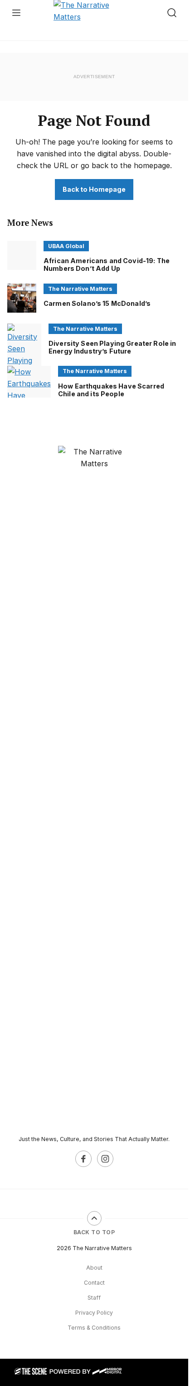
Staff (94, 1297)
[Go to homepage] (94, 786)
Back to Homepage (94, 189)
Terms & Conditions (94, 1327)
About (94, 1267)
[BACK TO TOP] (94, 1218)
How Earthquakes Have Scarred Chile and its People (111, 390)
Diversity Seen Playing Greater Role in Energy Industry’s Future (112, 347)
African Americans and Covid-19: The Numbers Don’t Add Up (107, 264)
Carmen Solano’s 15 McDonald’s (97, 303)
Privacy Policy (94, 1312)
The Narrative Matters (80, 288)
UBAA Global (66, 246)
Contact (94, 1282)
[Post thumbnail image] (21, 255)
